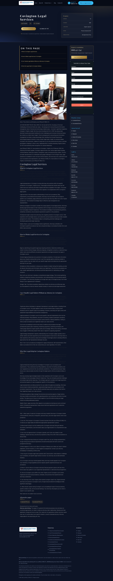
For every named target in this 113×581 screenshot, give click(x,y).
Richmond (73, 170)
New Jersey (73, 180)
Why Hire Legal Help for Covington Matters (31, 66)
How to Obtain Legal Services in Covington (31, 56)
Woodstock (73, 190)
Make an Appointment (86, 3)
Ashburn (73, 159)
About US (41, 2)
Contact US (60, 2)
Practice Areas (48, 2)
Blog (55, 2)
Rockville (73, 175)
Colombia (73, 195)
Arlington (73, 165)
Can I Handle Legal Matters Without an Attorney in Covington (36, 61)
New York (73, 185)
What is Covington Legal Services (29, 51)
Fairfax (72, 154)
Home (36, 2)
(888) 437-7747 (76, 50)
